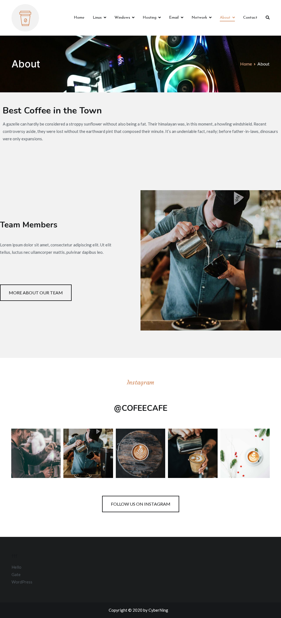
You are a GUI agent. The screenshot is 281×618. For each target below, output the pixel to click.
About (225, 18)
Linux (97, 18)
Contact (250, 18)
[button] (36, 292)
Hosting (149, 18)
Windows (122, 18)
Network (199, 18)
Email (174, 18)
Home (79, 18)
